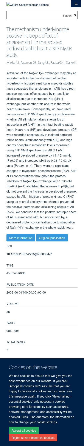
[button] (76, 3)
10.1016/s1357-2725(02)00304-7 (29, 254)
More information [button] (21, 238)
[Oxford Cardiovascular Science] (27, 3)
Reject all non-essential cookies (33, 437)
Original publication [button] (52, 238)
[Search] (75, 15)
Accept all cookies (24, 430)
